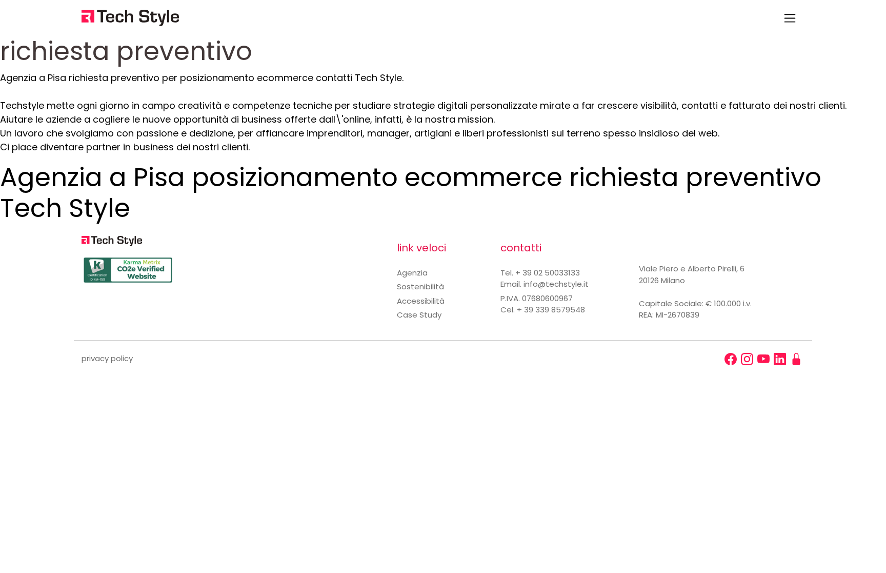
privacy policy (107, 358)
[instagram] (747, 359)
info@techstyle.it (556, 284)
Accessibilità (421, 300)
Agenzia (412, 272)
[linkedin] (780, 359)
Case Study (419, 314)
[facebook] (730, 359)
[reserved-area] (796, 359)
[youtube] (763, 359)
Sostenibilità (420, 286)
